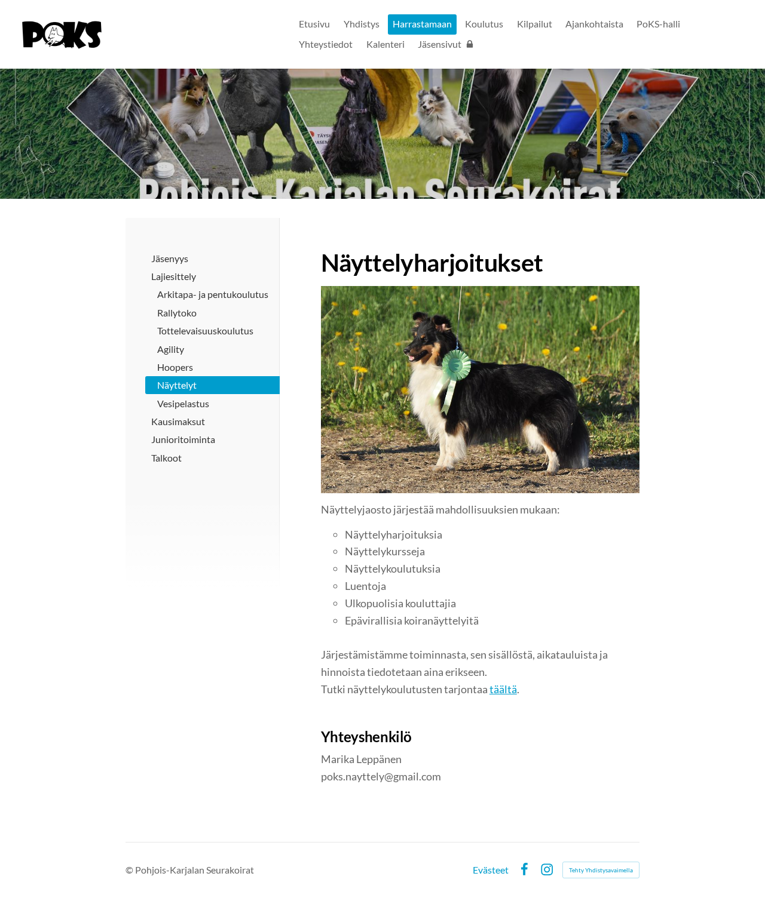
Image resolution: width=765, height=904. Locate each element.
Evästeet (491, 870)
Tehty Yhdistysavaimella (601, 870)
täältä (503, 689)
